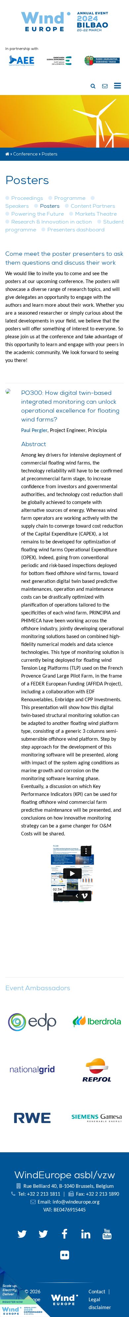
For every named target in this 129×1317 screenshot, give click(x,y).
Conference (25, 154)
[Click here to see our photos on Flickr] (64, 1256)
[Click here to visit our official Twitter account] (22, 1235)
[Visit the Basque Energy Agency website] (59, 68)
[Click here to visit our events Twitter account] (43, 1235)
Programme (69, 198)
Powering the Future (37, 213)
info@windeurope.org (76, 1202)
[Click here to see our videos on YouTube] (107, 1235)
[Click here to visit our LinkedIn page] (86, 1235)
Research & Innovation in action (51, 221)
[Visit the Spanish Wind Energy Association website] (21, 66)
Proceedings (27, 198)
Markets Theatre (96, 213)
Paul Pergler (34, 430)
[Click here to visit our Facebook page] (64, 1235)
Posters (50, 206)
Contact (97, 1292)
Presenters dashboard (76, 229)
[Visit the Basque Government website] (102, 68)
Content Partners (93, 206)
